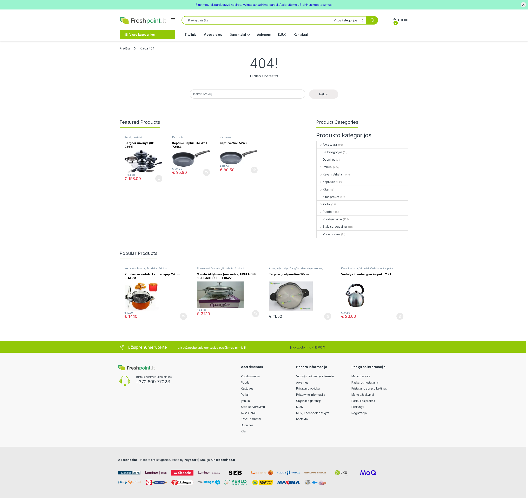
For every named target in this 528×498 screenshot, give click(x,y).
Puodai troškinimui (157, 268)
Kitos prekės (331, 197)
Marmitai (216, 268)
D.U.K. (282, 34)
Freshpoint (129, 460)
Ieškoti (323, 94)
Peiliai (326, 204)
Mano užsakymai (362, 394)
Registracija (359, 413)
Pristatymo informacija (310, 394)
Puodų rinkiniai (133, 137)
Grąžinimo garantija (308, 401)
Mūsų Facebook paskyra (312, 413)
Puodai (327, 211)
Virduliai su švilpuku (381, 268)
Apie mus (264, 34)
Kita (325, 189)
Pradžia (125, 48)
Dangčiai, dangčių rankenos (306, 268)
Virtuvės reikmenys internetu (315, 376)
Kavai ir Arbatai (333, 174)
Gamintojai (238, 34)
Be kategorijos (332, 152)
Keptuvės (178, 137)
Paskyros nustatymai (364, 382)
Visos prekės (213, 34)
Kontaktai (301, 34)
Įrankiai (327, 167)
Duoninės (329, 159)
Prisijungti (357, 407)
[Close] (523, 4)
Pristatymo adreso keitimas (369, 388)
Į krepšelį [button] (157, 178)
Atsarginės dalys (279, 268)
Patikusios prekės (363, 401)
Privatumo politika (307, 388)
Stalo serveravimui (335, 226)
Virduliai (364, 268)
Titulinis (191, 34)
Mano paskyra (360, 376)
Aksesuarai (330, 144)
